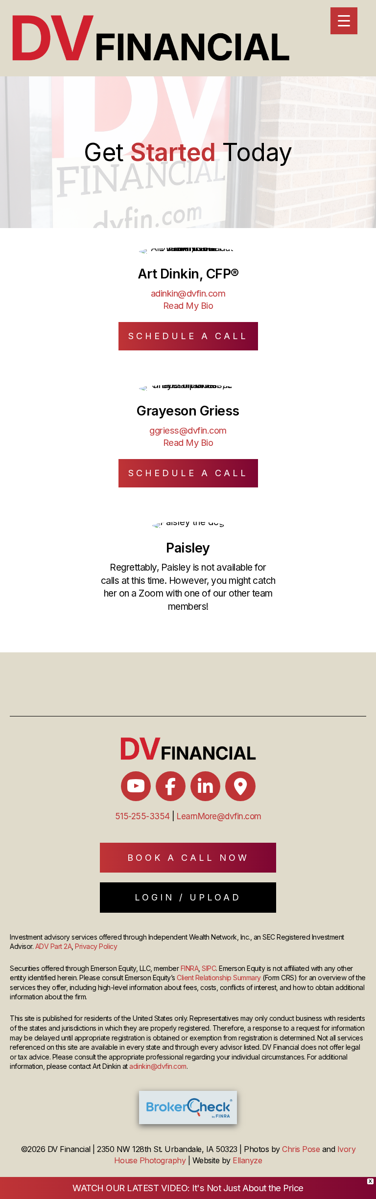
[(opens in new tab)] (188, 1106)
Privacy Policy (96, 946)
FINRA (190, 968)
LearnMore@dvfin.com (219, 816)
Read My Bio (188, 305)
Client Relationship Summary (219, 977)
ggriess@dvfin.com (188, 430)
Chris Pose (301, 1149)
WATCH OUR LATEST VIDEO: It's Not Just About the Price (188, 1187)
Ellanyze (247, 1160)
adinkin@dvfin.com (188, 293)
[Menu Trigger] (343, 20)
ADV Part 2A (53, 946)
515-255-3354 (142, 816)
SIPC (209, 968)
